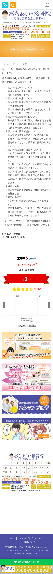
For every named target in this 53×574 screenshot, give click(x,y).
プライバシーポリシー (40, 538)
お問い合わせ (29, 542)
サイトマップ (23, 538)
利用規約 (17, 553)
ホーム (6, 64)
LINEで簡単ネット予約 (28, 562)
